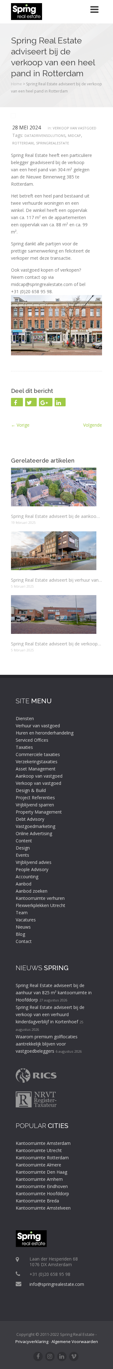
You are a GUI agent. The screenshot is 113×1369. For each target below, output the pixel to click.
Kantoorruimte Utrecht (39, 1150)
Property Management (39, 812)
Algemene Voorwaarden (74, 1341)
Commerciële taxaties (38, 754)
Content (24, 841)
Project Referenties (35, 797)
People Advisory (32, 869)
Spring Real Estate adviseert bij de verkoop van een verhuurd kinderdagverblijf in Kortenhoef (50, 1014)
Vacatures (26, 920)
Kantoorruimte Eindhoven (42, 1186)
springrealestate (52, 143)
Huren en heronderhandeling (44, 733)
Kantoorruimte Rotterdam (42, 1158)
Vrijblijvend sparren (35, 805)
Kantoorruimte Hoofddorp (42, 1193)
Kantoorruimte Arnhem (39, 1179)
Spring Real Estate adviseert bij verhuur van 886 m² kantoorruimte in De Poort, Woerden (56, 580)
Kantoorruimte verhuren (40, 898)
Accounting (27, 877)
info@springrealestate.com (57, 1284)
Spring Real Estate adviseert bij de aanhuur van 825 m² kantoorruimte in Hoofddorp (54, 992)
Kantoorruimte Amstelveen (43, 1208)
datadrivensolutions (44, 135)
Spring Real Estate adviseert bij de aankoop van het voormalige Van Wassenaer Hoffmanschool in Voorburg (56, 516)
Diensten (25, 718)
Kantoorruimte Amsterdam (43, 1143)
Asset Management (36, 769)
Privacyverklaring (31, 1341)
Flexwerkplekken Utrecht (40, 905)
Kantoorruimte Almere (38, 1165)
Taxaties (24, 747)
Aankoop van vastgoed (39, 776)
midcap (74, 135)
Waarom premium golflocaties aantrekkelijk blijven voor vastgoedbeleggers (47, 1044)
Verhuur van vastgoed (38, 726)
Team (22, 912)
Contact (24, 941)
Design (23, 848)
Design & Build (31, 790)
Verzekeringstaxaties (36, 762)
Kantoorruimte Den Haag (41, 1172)
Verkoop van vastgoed (74, 128)
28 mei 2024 (26, 127)
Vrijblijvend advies (33, 862)
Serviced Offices (32, 740)
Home (16, 84)
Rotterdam (23, 143)
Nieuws (23, 927)
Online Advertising (34, 833)
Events (22, 855)
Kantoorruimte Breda (37, 1201)
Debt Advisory (30, 819)
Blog (20, 934)
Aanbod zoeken (31, 891)
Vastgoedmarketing (35, 826)
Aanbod (23, 884)
